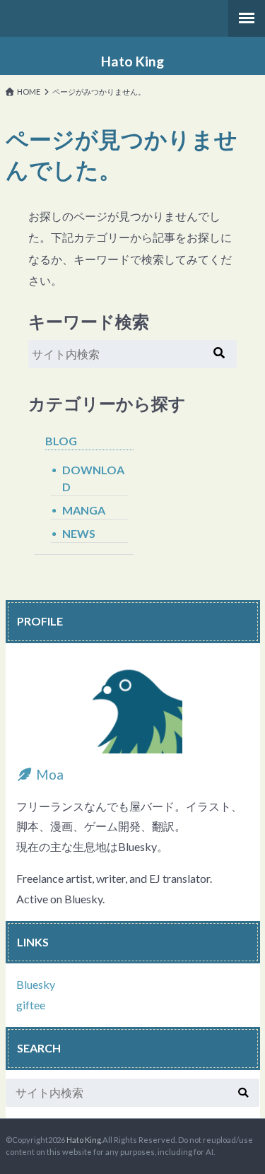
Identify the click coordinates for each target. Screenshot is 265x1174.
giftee (30, 1004)
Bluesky (35, 984)
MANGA (83, 510)
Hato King (132, 61)
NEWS (78, 533)
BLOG (61, 440)
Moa (48, 774)
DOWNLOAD (93, 478)
